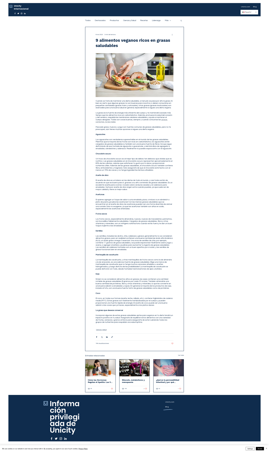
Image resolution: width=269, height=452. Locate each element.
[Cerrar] (266, 448)
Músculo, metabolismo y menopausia (133, 381)
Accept (260, 449)
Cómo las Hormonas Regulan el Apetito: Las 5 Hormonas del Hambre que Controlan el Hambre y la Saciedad (100, 381)
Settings (250, 449)
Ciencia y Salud (129, 20)
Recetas (144, 20)
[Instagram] (21, 13)
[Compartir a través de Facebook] (97, 337)
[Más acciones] (172, 34)
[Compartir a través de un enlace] (112, 337)
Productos (114, 20)
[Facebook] (15, 13)
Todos (88, 20)
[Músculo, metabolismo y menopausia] (134, 367)
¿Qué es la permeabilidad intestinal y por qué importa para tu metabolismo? (167, 381)
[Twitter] (18, 13)
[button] (181, 20)
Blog (167, 407)
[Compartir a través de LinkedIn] (107, 337)
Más (167, 20)
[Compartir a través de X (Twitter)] (102, 337)
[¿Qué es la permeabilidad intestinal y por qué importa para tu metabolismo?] (169, 367)
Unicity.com (169, 402)
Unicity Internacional (21, 7)
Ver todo (181, 355)
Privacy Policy (83, 449)
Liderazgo (156, 20)
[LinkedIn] (25, 13)
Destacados (100, 20)
